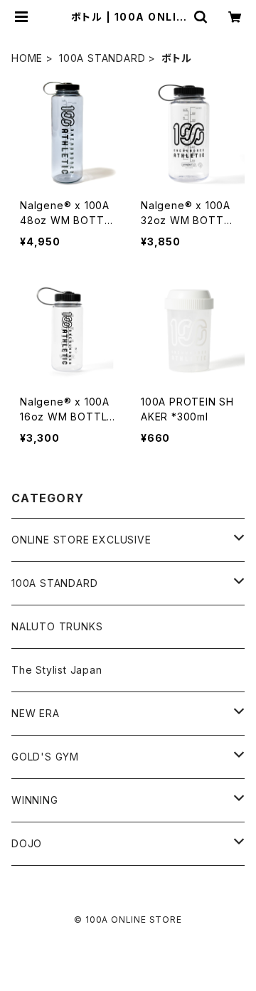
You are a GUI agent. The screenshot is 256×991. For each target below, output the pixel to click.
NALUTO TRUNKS (56, 626)
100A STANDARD (102, 58)
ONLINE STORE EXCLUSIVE (81, 540)
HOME (27, 58)
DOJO (26, 843)
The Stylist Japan (56, 670)
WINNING (34, 800)
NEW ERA (35, 713)
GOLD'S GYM (45, 757)
